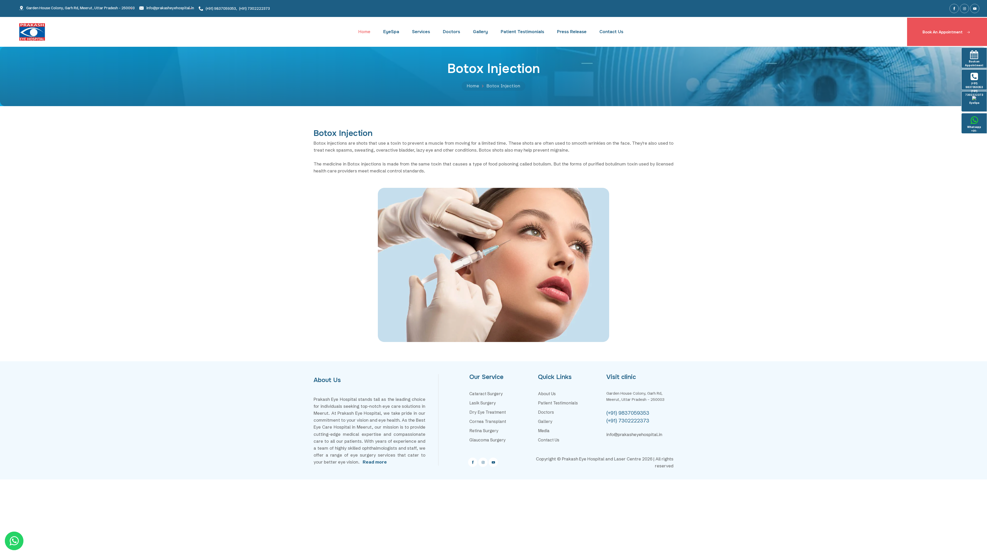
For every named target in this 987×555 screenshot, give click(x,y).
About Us (547, 393)
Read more (375, 462)
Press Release (572, 31)
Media (544, 430)
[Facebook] (954, 8)
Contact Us (611, 31)
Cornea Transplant (487, 421)
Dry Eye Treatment (487, 412)
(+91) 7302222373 (254, 8)
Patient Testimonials (522, 31)
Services (421, 31)
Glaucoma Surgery (487, 439)
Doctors (451, 31)
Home (364, 31)
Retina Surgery (483, 430)
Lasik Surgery (482, 402)
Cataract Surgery (486, 393)
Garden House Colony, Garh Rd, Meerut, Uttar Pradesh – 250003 (80, 8)
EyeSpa (391, 31)
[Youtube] (974, 8)
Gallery (480, 31)
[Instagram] (964, 8)
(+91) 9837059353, (221, 8)
